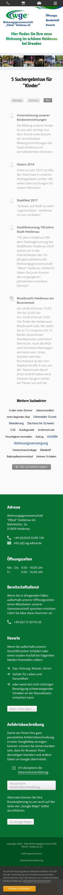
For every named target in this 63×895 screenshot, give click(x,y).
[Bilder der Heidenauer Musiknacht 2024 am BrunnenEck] (36, 61)
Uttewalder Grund (44, 416)
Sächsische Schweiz (40, 423)
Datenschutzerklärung (31, 860)
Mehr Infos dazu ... (22, 709)
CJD (13, 429)
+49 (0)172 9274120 (27, 622)
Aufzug (40, 436)
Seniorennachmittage (24, 449)
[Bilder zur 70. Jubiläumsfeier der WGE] (15, 61)
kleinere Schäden (46, 456)
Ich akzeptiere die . (33, 770)
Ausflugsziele (26, 429)
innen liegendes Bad (18, 416)
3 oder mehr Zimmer (20, 410)
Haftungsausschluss (31, 853)
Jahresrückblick (45, 410)
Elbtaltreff (45, 449)
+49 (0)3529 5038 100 (29, 538)
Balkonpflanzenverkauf (20, 456)
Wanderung (16, 423)
